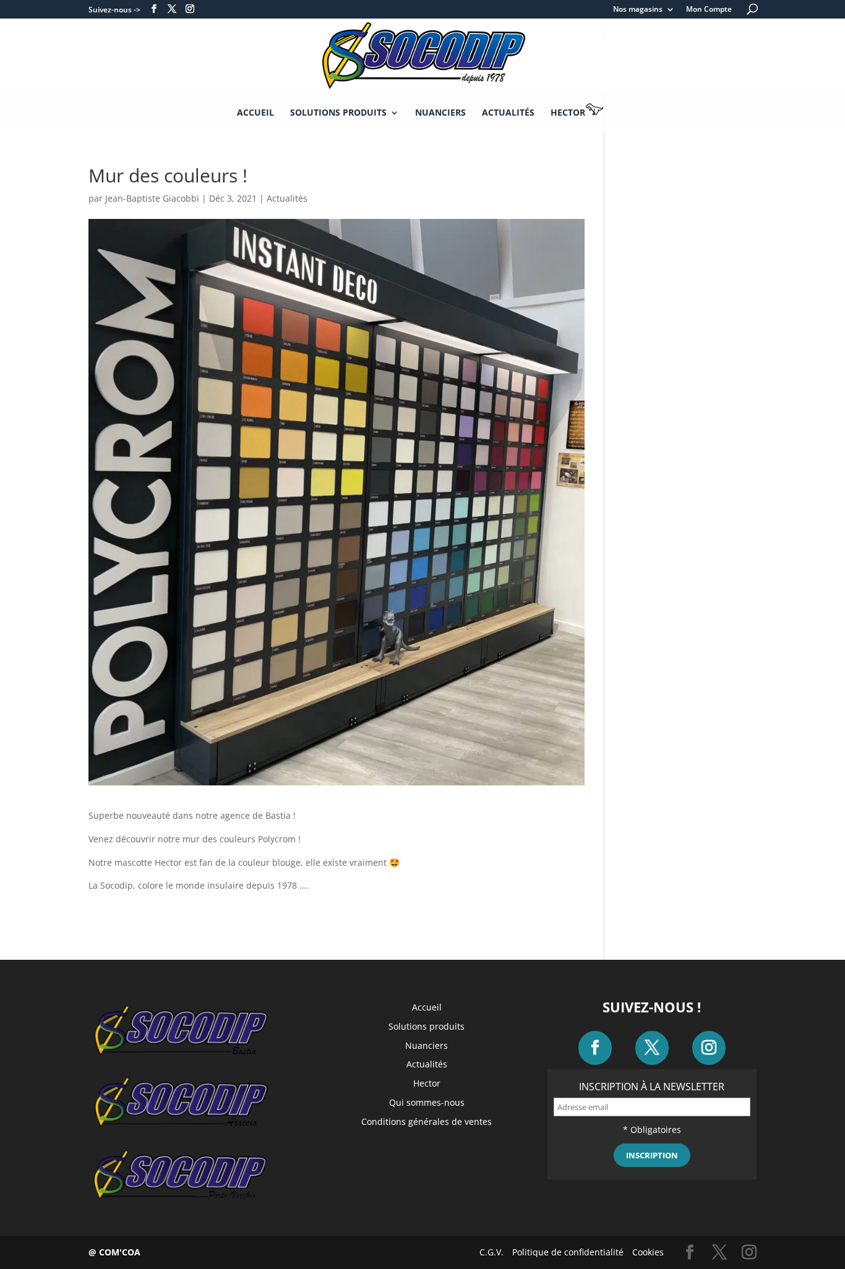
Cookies (648, 1252)
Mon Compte (709, 10)
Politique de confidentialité (568, 1252)
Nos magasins (638, 10)
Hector (568, 112)
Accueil (255, 113)
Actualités (508, 113)
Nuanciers (440, 113)
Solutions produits (338, 113)
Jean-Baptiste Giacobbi (152, 198)
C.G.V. (491, 1252)
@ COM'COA (114, 1252)
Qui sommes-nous (427, 1102)
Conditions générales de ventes (426, 1121)
